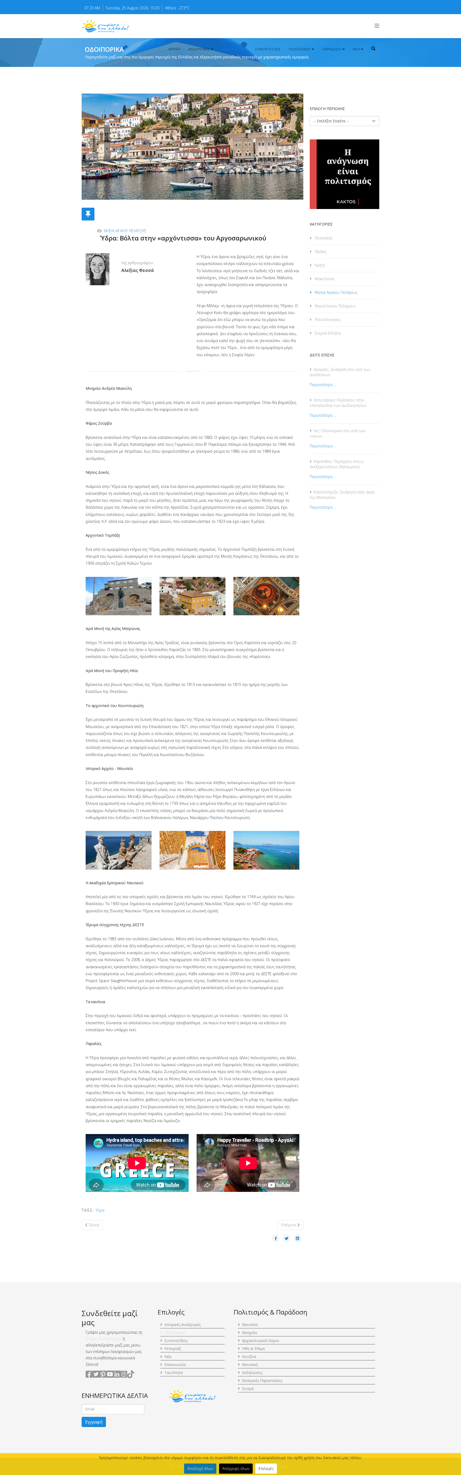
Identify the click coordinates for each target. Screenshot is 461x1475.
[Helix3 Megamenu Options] (377, 25)
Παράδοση (331, 49)
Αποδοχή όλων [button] (200, 1468)
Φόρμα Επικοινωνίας (104, 1338)
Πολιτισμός (300, 49)
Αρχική (174, 49)
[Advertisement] (344, 609)
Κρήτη (319, 265)
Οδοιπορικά (232, 49)
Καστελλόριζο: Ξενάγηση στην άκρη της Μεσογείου (342, 494)
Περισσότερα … (323, 384)
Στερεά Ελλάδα (327, 333)
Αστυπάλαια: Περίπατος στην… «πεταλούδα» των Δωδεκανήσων (338, 402)
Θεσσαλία (323, 237)
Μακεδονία (324, 278)
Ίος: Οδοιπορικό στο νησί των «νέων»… (337, 433)
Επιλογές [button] (266, 1468)
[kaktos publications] (344, 174)
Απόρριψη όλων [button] (235, 1468)
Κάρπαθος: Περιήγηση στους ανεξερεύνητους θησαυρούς (336, 464)
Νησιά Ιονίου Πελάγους (334, 305)
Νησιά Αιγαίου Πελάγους (125, 230)
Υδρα (100, 1210)
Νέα (356, 49)
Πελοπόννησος (327, 319)
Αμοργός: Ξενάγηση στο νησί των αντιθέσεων (340, 372)
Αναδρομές (199, 49)
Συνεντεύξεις (268, 49)
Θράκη (320, 251)
